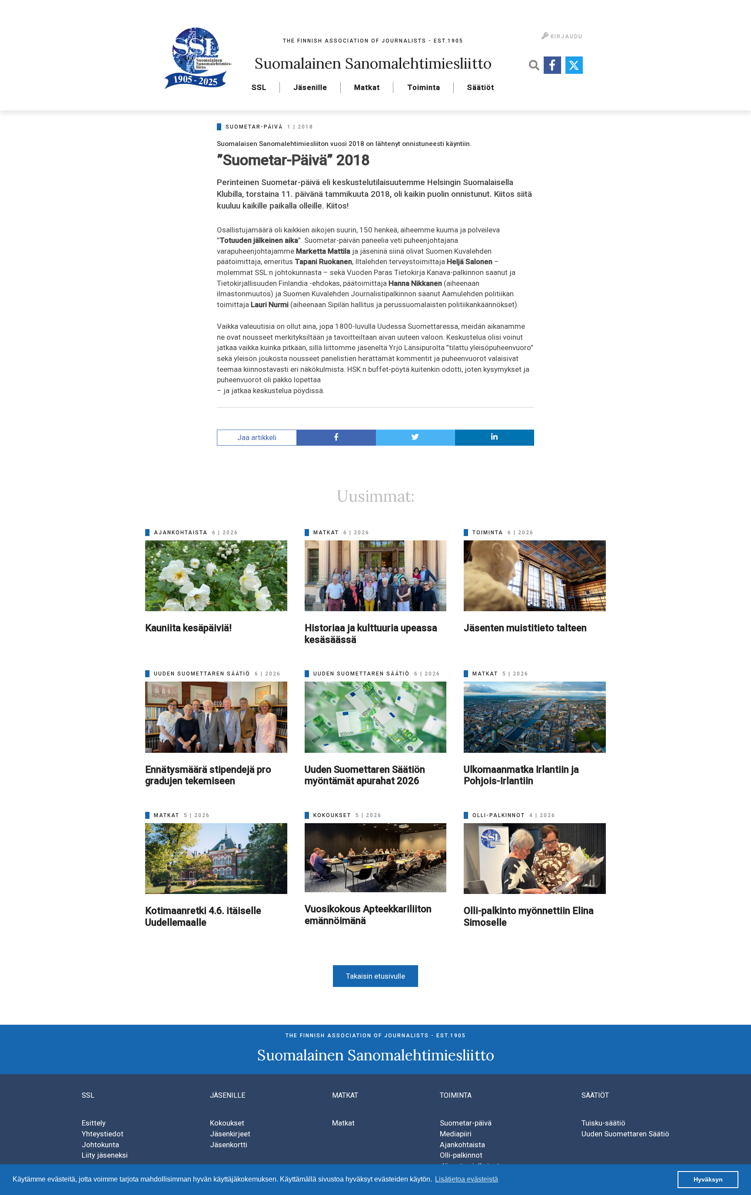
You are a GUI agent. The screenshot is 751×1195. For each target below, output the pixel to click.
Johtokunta (100, 1144)
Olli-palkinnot (461, 1155)
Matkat (367, 87)
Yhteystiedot (102, 1133)
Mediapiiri (456, 1133)
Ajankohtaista (462, 1144)
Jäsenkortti (228, 1144)
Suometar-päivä (466, 1123)
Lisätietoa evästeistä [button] (466, 1179)
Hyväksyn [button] (708, 1179)
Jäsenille (310, 87)
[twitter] (415, 438)
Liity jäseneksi (105, 1155)
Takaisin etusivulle (375, 976)
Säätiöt (480, 87)
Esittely (94, 1123)
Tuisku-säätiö (603, 1123)
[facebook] (336, 438)
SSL (259, 87)
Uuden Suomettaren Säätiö (625, 1133)
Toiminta (423, 87)
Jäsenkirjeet (230, 1133)
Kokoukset (227, 1123)
